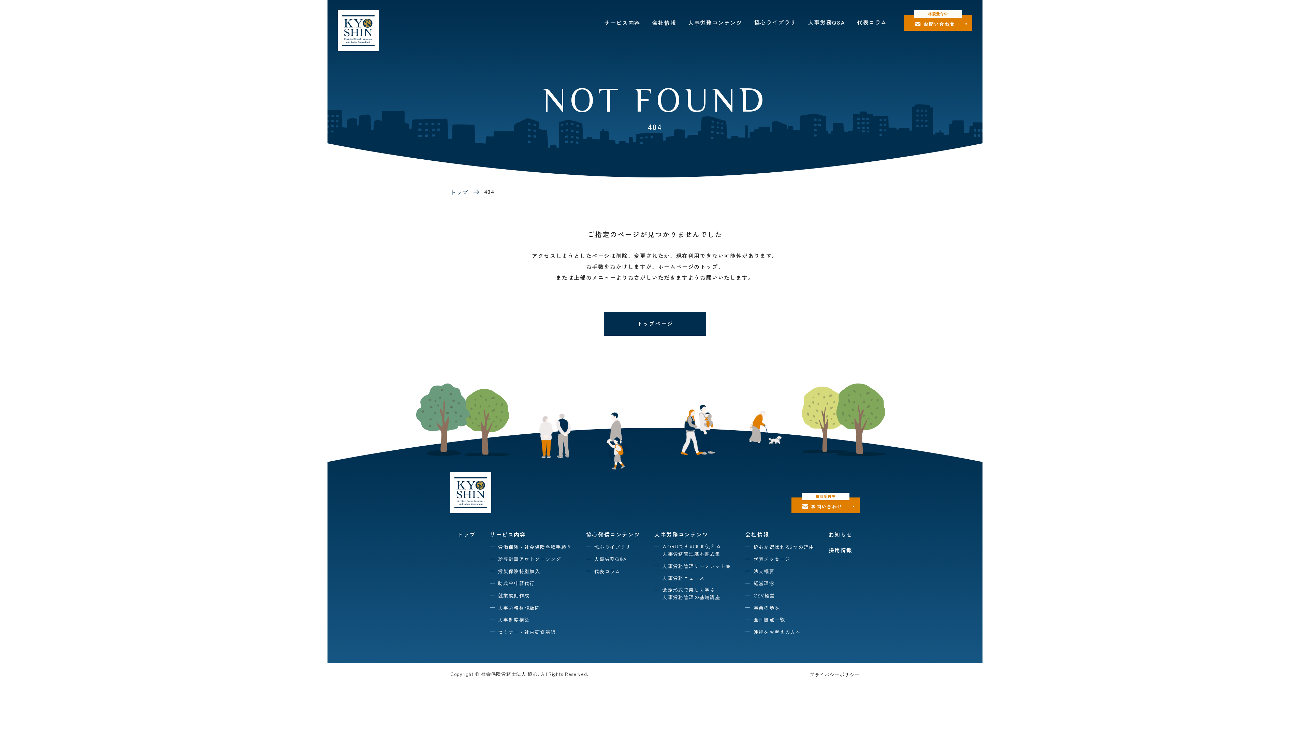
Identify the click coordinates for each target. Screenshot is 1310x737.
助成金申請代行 (516, 583)
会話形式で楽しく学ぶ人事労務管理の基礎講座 (691, 593)
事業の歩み (767, 607)
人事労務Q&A (826, 22)
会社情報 (664, 22)
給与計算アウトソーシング (529, 558)
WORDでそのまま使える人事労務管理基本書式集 (692, 550)
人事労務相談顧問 (519, 607)
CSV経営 (764, 595)
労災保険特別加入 (519, 571)
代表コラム (872, 22)
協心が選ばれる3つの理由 (784, 547)
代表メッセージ (772, 558)
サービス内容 (622, 22)
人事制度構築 (513, 619)
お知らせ (841, 534)
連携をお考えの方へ (777, 631)
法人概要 (764, 571)
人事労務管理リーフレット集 (697, 566)
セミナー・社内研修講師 (527, 631)
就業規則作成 (513, 595)
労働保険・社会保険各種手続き (535, 547)
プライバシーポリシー (835, 674)
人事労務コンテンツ (715, 22)
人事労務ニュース (683, 578)
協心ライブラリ (775, 22)
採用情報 (841, 550)
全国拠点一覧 (769, 619)
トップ (459, 192)
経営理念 (764, 583)
